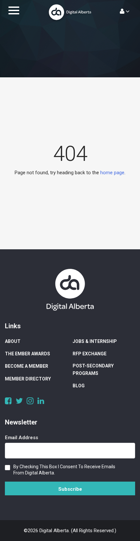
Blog (79, 385)
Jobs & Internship (95, 341)
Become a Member (26, 366)
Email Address (21, 438)
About (13, 341)
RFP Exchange (89, 353)
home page (112, 173)
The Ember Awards (27, 353)
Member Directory (28, 378)
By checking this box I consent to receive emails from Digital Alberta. (64, 469)
